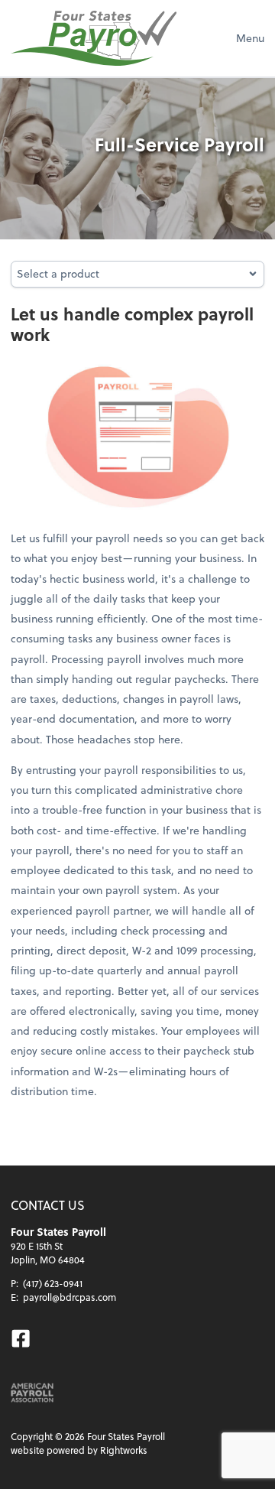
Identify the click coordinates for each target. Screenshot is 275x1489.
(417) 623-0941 (52, 1283)
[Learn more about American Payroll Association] (32, 1392)
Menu (250, 38)
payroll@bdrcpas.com (69, 1297)
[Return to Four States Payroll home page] (93, 38)
